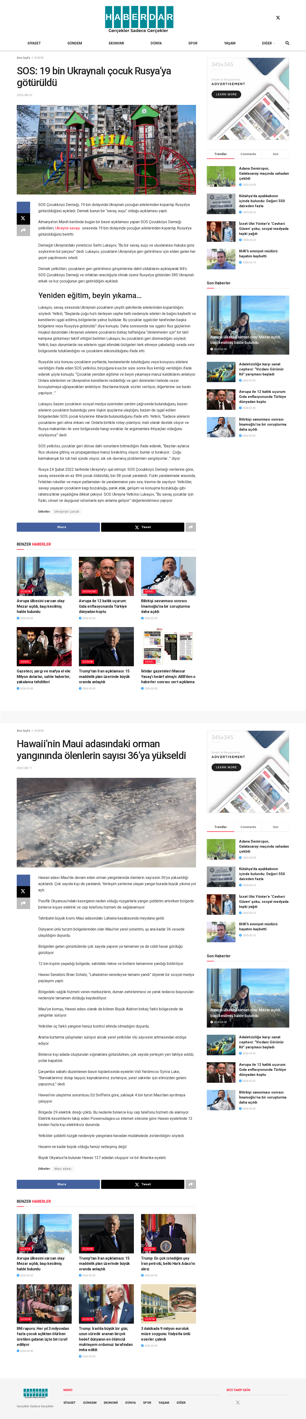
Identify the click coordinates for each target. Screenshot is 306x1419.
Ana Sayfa (23, 58)
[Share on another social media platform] (23, 230)
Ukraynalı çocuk (67, 511)
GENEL (149, 591)
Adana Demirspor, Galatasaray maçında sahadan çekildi (264, 173)
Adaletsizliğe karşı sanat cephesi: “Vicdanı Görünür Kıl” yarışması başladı (261, 369)
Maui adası (63, 1168)
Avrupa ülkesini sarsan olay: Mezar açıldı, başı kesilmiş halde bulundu (41, 606)
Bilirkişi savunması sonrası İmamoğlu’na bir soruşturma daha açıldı (165, 606)
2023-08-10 (24, 95)
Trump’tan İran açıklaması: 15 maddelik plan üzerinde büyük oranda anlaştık (104, 676)
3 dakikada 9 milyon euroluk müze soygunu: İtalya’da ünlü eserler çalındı (165, 1334)
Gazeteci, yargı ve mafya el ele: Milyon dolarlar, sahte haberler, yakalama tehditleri (44, 676)
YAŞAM (229, 43)
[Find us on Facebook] (269, 18)
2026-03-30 (26, 618)
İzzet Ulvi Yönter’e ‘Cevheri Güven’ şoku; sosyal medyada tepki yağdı (264, 229)
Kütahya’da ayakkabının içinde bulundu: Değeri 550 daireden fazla (262, 201)
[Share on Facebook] (23, 207)
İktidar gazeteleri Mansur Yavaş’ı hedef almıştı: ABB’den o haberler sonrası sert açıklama (168, 676)
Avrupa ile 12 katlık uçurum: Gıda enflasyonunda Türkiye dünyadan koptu (103, 606)
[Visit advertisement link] (248, 99)
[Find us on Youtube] (287, 18)
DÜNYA (156, 43)
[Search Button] (287, 43)
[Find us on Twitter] (278, 18)
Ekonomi (89, 591)
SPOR (192, 43)
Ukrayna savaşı (67, 228)
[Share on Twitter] (23, 219)
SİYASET (34, 43)
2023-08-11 (24, 768)
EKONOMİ (116, 43)
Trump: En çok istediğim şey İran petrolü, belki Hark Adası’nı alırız (168, 1263)
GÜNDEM (74, 43)
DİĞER (267, 43)
